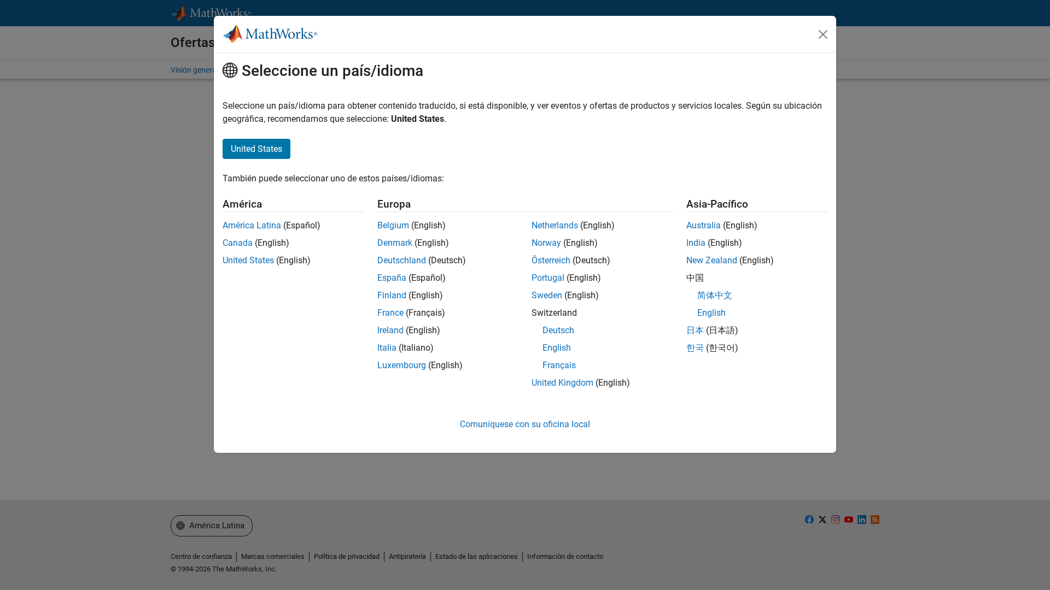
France (390, 313)
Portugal (548, 278)
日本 (695, 330)
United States (248, 260)
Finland (391, 295)
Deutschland (401, 260)
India (695, 243)
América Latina (252, 225)
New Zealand (711, 260)
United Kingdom (562, 382)
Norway (546, 243)
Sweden (547, 295)
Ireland (390, 330)
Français (559, 365)
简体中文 (714, 295)
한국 (695, 348)
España (391, 278)
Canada (238, 243)
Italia (386, 348)
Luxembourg (401, 365)
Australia (703, 225)
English (556, 348)
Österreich (551, 260)
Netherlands (555, 225)
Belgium (393, 225)
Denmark (394, 243)
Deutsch (558, 330)
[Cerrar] (823, 34)
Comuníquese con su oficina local (525, 424)
